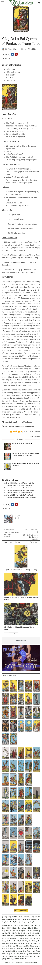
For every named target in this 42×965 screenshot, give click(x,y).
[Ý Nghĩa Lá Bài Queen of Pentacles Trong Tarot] (21, 900)
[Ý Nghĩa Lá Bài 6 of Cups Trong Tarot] (5, 806)
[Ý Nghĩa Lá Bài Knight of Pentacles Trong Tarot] (13, 900)
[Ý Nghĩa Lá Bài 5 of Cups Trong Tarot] (36, 793)
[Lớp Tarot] (21, 658)
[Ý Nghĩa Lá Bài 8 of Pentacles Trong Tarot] (21, 887)
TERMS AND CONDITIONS (27, 962)
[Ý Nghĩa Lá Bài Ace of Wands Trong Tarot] (5, 753)
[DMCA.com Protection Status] (21, 910)
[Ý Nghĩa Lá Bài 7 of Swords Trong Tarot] (13, 846)
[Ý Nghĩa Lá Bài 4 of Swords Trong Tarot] (28, 833)
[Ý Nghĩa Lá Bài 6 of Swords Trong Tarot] (5, 846)
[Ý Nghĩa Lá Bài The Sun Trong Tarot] (36, 726)
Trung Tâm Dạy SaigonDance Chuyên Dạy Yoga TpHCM (20, 919)
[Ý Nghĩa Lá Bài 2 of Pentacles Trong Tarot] (13, 873)
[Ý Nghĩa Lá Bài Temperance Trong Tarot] (36, 712)
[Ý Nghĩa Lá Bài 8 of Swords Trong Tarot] (21, 846)
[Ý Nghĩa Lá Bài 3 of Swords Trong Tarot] (21, 833)
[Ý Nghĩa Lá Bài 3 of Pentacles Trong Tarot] (21, 873)
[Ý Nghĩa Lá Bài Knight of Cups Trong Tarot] (13, 820)
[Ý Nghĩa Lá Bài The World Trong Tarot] (13, 739)
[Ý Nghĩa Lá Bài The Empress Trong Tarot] (28, 686)
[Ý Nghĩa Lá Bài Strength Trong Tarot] (28, 699)
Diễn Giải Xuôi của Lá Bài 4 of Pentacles (19, 488)
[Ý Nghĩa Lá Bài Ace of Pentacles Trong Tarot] (5, 873)
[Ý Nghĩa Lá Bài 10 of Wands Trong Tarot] (36, 766)
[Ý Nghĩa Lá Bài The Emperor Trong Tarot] (36, 686)
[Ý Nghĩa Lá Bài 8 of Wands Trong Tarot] (21, 766)
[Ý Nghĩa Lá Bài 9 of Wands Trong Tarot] (28, 766)
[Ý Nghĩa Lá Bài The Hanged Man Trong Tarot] (21, 712)
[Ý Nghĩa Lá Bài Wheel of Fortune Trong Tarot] (5, 712)
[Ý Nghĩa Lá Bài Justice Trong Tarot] (13, 712)
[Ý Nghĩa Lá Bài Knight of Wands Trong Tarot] (13, 779)
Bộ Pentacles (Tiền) (4, 34)
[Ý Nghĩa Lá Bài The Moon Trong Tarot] (28, 726)
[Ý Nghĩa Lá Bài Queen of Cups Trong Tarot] (21, 820)
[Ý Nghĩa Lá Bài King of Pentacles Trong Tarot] (28, 900)
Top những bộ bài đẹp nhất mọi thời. (23, 443)
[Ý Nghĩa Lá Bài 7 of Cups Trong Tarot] (13, 806)
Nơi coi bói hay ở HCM (29, 928)
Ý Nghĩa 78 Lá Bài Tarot (6, 34)
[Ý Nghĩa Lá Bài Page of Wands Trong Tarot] (5, 779)
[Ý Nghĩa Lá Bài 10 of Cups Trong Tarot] (36, 806)
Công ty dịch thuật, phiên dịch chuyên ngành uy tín (18, 922)
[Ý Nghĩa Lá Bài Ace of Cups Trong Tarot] (5, 793)
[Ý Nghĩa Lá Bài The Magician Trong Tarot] (13, 686)
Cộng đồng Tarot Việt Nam (13, 917)
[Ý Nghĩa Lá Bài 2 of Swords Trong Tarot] (13, 833)
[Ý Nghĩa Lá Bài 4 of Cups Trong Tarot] (28, 793)
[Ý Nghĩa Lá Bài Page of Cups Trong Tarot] (5, 820)
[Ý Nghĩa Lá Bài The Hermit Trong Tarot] (36, 699)
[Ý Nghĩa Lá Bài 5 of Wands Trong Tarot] (36, 753)
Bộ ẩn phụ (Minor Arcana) (2, 34)
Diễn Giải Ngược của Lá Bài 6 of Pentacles (20, 490)
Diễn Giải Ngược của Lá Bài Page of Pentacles (21, 497)
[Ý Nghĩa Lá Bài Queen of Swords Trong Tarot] (21, 860)
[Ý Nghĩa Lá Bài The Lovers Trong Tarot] (13, 699)
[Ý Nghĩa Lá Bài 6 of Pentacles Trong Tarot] (5, 887)
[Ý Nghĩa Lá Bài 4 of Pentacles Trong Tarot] (28, 873)
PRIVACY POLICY (11, 962)
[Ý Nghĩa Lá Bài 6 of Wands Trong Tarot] (5, 766)
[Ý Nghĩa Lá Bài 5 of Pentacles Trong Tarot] (36, 873)
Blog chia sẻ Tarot (4, 545)
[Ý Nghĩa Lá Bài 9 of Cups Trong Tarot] (28, 806)
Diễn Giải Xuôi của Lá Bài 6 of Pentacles (19, 492)
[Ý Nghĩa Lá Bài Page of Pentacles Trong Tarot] (5, 900)
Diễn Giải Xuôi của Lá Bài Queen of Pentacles (30, 537)
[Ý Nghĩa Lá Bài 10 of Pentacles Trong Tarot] (36, 887)
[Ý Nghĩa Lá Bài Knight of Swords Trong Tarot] (13, 860)
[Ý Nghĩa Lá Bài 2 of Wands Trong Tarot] (13, 753)
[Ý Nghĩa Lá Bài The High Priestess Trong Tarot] (21, 686)
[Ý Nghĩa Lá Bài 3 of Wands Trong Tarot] (21, 753)
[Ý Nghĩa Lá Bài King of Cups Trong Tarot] (28, 820)
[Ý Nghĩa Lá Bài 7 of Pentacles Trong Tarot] (13, 887)
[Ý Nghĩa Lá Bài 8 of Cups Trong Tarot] (21, 806)
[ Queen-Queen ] (19, 262)
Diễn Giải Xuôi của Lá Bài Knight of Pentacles (11, 535)
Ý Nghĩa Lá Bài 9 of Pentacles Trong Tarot (19, 495)
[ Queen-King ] (7, 262)
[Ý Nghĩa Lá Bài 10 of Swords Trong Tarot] (36, 846)
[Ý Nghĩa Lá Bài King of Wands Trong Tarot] (28, 779)
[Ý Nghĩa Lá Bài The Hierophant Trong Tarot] (5, 699)
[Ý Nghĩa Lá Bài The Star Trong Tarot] (21, 726)
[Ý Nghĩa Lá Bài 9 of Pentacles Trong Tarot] (28, 887)
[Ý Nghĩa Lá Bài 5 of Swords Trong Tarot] (36, 833)
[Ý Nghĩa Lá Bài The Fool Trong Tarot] (5, 686)
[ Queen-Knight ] (33, 262)
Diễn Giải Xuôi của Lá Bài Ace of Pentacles (20, 483)
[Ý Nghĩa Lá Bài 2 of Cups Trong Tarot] (13, 793)
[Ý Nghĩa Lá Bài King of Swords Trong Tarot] (28, 860)
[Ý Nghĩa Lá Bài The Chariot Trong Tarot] (21, 699)
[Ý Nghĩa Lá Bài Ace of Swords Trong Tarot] (5, 833)
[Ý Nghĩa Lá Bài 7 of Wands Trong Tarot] (13, 766)
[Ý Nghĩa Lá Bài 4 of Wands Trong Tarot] (28, 753)
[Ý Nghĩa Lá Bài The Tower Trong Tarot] (13, 726)
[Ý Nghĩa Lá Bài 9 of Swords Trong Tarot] (28, 846)
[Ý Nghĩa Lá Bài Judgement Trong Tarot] (5, 739)
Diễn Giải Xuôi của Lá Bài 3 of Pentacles (19, 485)
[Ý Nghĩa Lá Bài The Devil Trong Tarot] (5, 726)
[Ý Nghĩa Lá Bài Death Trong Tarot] (28, 712)
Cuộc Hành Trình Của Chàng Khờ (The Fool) (20, 570)
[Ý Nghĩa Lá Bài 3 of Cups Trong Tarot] (21, 793)
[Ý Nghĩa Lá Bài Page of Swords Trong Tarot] (5, 860)
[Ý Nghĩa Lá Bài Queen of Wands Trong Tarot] (21, 779)
